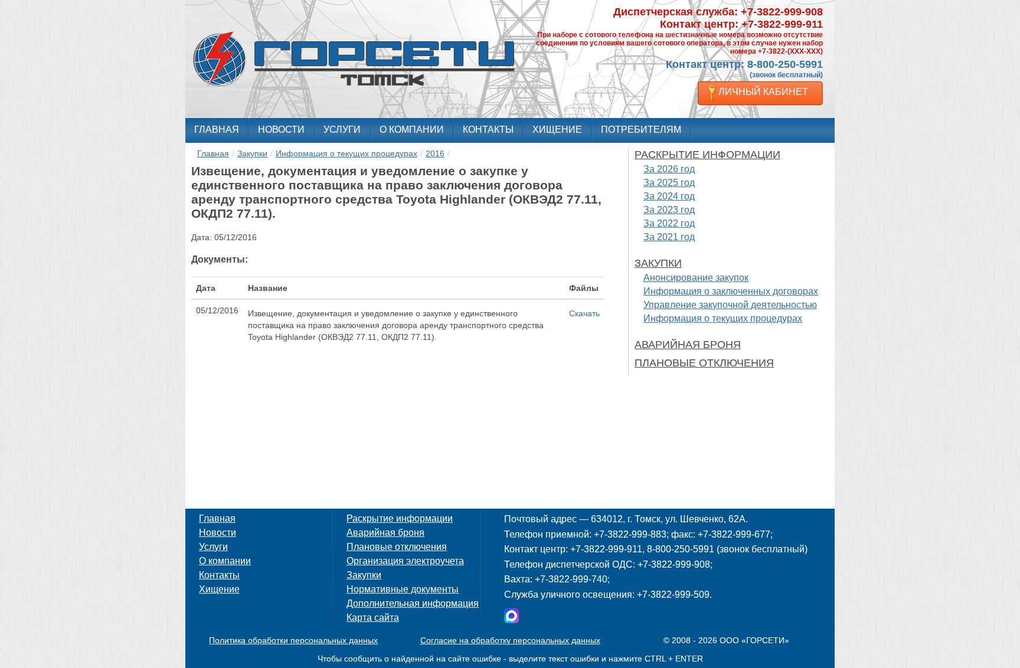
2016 (435, 153)
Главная (216, 130)
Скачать (584, 313)
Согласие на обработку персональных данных (510, 640)
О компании (412, 130)
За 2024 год (669, 196)
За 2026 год (669, 169)
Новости (281, 130)
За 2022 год (669, 223)
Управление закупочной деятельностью (730, 305)
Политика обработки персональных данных (293, 640)
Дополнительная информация (412, 603)
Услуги (342, 130)
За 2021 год (669, 237)
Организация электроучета (405, 561)
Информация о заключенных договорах (730, 291)
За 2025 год (669, 183)
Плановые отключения (704, 363)
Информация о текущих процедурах (346, 153)
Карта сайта (372, 618)
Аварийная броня (688, 345)
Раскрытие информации (707, 155)
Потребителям (641, 130)
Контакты (488, 130)
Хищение (557, 130)
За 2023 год (669, 210)
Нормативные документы (402, 589)
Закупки (252, 153)
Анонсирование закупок (695, 278)
